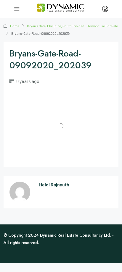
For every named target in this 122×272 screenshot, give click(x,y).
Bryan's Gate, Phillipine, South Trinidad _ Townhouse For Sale (72, 26)
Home (14, 26)
